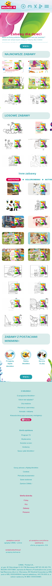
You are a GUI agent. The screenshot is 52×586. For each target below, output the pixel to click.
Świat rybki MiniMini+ (26, 451)
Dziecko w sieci (26, 443)
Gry (26, 504)
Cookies (26, 472)
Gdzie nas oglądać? (26, 399)
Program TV (26, 435)
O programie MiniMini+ (26, 396)
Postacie (26, 512)
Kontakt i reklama (26, 411)
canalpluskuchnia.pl (13, 550)
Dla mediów (26, 403)
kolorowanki (32, 179)
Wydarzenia (26, 439)
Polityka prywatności (26, 475)
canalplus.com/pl (13, 540)
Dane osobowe (26, 479)
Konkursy (26, 447)
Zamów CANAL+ (26, 483)
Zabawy (26, 508)
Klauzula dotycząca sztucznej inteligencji (26, 415)
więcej (26, 46)
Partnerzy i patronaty (26, 407)
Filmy (26, 500)
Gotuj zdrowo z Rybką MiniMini (26, 468)
